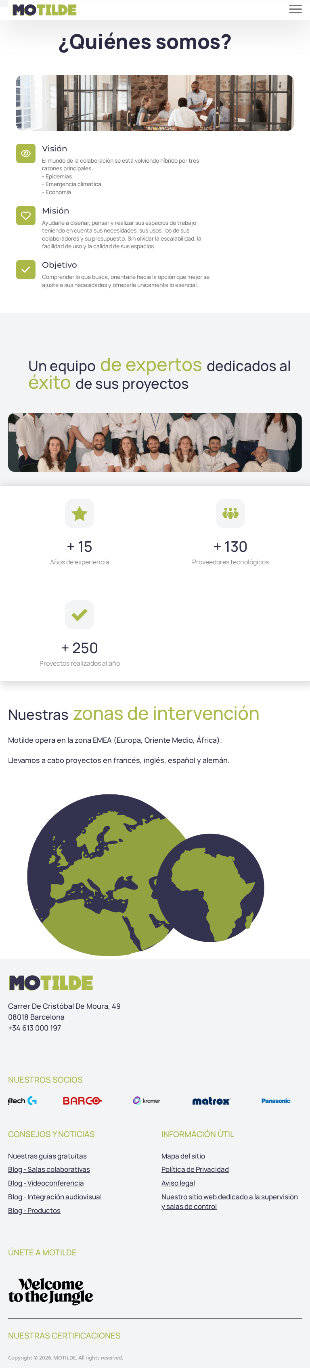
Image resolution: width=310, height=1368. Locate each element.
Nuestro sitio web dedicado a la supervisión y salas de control (229, 1201)
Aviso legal (178, 1183)
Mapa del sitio (183, 1156)
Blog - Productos (34, 1210)
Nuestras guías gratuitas (47, 1156)
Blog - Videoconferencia (46, 1183)
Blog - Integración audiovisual (55, 1196)
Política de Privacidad (195, 1169)
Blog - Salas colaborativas (49, 1169)
